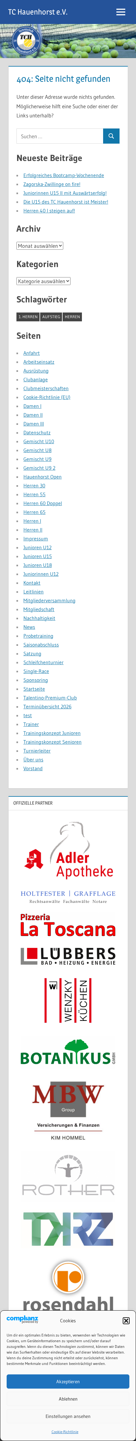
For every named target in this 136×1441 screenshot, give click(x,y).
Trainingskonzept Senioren (52, 742)
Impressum (35, 538)
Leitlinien (33, 591)
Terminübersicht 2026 (47, 706)
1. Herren (28, 316)
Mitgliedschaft (38, 609)
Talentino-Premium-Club (50, 697)
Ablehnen (68, 1399)
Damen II (33, 415)
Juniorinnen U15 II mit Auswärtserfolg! (65, 193)
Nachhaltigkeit (39, 618)
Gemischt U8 (37, 450)
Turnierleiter (37, 750)
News (29, 627)
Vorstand (33, 768)
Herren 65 (34, 512)
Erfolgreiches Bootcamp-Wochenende (63, 175)
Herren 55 (34, 494)
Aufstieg (51, 316)
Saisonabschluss (41, 644)
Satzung (32, 653)
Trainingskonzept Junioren (52, 733)
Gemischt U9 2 (39, 468)
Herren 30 (34, 485)
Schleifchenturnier (43, 662)
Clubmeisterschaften (46, 388)
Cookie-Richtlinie (65, 1431)
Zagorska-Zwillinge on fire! (51, 184)
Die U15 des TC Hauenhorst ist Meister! (65, 202)
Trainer (31, 724)
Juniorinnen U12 (41, 574)
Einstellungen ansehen (68, 1416)
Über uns (33, 759)
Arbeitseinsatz (38, 362)
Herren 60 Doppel (42, 503)
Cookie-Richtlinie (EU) (47, 397)
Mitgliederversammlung (49, 600)
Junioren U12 (37, 547)
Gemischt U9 (37, 459)
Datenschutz (37, 432)
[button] (126, 1321)
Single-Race (36, 671)
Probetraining (38, 636)
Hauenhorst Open (42, 476)
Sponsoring (35, 680)
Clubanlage (35, 379)
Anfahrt (31, 353)
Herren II (32, 530)
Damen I (32, 406)
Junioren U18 (37, 565)
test (27, 715)
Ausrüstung (36, 370)
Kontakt (31, 583)
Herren (72, 316)
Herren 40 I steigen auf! (49, 210)
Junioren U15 (37, 556)
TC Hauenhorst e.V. (38, 11)
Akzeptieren (68, 1381)
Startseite (34, 689)
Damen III (33, 423)
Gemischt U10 (38, 441)
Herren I (32, 521)
